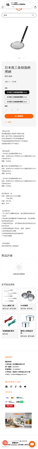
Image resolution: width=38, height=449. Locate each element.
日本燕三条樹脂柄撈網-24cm (17, 92)
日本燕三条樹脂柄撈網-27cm (17, 97)
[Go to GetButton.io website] (5, 447)
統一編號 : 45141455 (12, 367)
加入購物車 (19, 116)
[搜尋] (33, 15)
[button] (2, 7)
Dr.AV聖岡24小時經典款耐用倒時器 (19, 4)
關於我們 (8, 362)
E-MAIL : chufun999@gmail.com (16, 374)
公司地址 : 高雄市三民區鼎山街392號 (17, 372)
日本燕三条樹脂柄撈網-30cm (17, 102)
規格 (6, 88)
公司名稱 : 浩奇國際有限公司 (15, 364)
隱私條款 (21, 445)
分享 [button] (9, 122)
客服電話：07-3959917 (13, 369)
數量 (6, 106)
